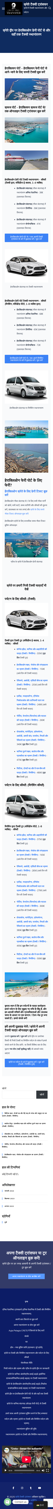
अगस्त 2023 (9, 1206)
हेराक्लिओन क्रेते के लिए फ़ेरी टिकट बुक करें (26, 493)
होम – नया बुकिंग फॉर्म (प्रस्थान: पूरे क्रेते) (26, 1347)
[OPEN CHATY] (7, 1502)
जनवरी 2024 (9, 1191)
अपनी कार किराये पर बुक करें (26, 1319)
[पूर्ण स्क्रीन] (47, 1470)
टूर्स (6, 1222)
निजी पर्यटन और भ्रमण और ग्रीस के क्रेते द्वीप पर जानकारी (26, 1368)
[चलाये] (5, 1470)
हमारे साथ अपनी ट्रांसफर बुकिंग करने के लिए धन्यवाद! (26, 1413)
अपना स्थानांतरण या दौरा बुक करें (26, 1325)
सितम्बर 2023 (10, 1198)
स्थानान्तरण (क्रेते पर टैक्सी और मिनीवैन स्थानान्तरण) (26, 1434)
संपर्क (26, 1336)
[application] (26, 1459)
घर (26, 1341)
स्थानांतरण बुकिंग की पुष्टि (27, 1428)
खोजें (4, 1088)
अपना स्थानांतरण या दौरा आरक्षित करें (26, 1276)
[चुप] (43, 1470)
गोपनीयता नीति (26, 1362)
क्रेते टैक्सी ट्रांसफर (36, 4)
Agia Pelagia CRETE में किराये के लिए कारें (26, 1330)
